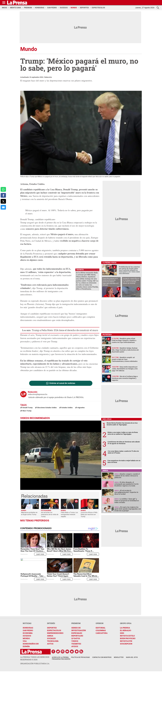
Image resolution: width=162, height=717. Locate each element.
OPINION (99, 623)
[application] (60, 455)
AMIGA (50, 635)
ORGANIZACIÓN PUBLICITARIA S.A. (35, 663)
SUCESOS (27, 635)
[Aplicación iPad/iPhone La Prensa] (72, 651)
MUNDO (26, 638)
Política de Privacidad (80, 657)
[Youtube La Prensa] (67, 651)
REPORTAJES (77, 635)
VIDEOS (74, 641)
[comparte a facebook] (3, 195)
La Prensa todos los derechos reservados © (34, 658)
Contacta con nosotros (101, 657)
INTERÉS (51, 623)
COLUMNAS (101, 630)
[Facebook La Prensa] (53, 651)
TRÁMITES (76, 643)
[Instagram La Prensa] (63, 651)
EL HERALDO (125, 630)
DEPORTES (52, 627)
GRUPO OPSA (125, 623)
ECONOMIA (28, 633)
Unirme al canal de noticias (62, 383)
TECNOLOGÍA (52, 641)
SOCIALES (51, 638)
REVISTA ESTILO (127, 635)
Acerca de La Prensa (60, 657)
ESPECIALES (76, 633)
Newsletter (119, 657)
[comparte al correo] (3, 207)
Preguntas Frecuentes (61, 659)
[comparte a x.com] (3, 201)
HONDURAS (28, 627)
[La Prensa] (32, 652)
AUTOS (50, 643)
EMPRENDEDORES (55, 633)
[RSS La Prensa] (81, 651)
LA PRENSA (125, 627)
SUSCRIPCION (126, 643)
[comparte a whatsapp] (3, 189)
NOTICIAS (27, 623)
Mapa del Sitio (132, 657)
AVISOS (74, 646)
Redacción (48, 77)
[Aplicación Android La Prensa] (77, 651)
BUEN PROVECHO (127, 638)
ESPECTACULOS (54, 630)
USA (25, 641)
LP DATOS (75, 638)
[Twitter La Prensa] (58, 651)
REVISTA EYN (126, 641)
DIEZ (122, 633)
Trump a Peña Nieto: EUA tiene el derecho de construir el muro (65, 330)
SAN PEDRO (28, 630)
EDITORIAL (100, 627)
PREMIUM (75, 623)
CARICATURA (101, 633)
